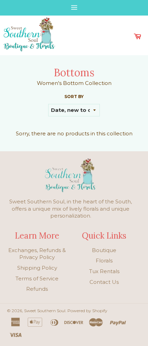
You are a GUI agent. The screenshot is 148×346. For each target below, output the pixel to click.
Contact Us (104, 282)
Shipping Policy (37, 268)
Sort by (74, 96)
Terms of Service (37, 278)
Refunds (37, 289)
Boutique (104, 250)
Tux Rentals (104, 271)
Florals (104, 260)
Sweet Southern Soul (44, 310)
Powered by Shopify (87, 310)
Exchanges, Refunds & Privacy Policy (37, 254)
